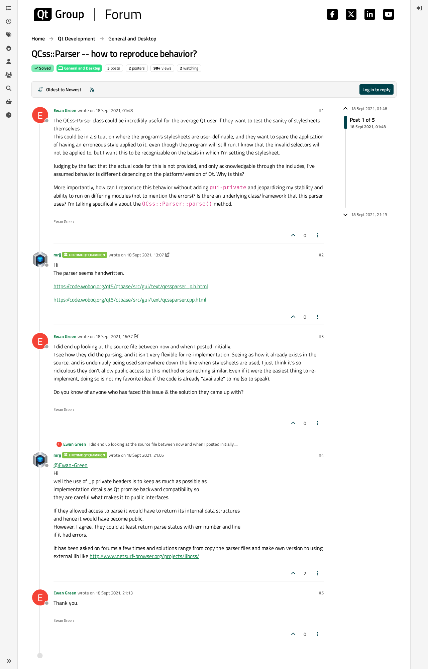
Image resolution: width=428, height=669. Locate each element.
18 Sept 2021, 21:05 (145, 455)
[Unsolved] (9, 115)
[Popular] (9, 48)
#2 (321, 254)
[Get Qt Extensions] (9, 101)
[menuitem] (419, 8)
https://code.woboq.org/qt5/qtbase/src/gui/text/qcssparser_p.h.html (131, 286)
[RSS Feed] (92, 89)
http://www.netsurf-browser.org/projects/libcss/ (144, 556)
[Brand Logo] (87, 14)
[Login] (419, 8)
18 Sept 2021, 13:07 (145, 254)
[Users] (9, 61)
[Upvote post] (293, 235)
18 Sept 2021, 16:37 (114, 336)
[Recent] (9, 21)
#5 (321, 592)
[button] (9, 661)
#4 (321, 455)
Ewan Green (65, 110)
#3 (321, 336)
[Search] (9, 88)
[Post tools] (318, 235)
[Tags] (9, 34)
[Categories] (9, 8)
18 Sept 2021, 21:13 (114, 592)
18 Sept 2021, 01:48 (114, 110)
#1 (321, 110)
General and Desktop (81, 68)
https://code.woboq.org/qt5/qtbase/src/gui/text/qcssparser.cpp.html (130, 300)
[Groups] (9, 75)
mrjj (57, 254)
